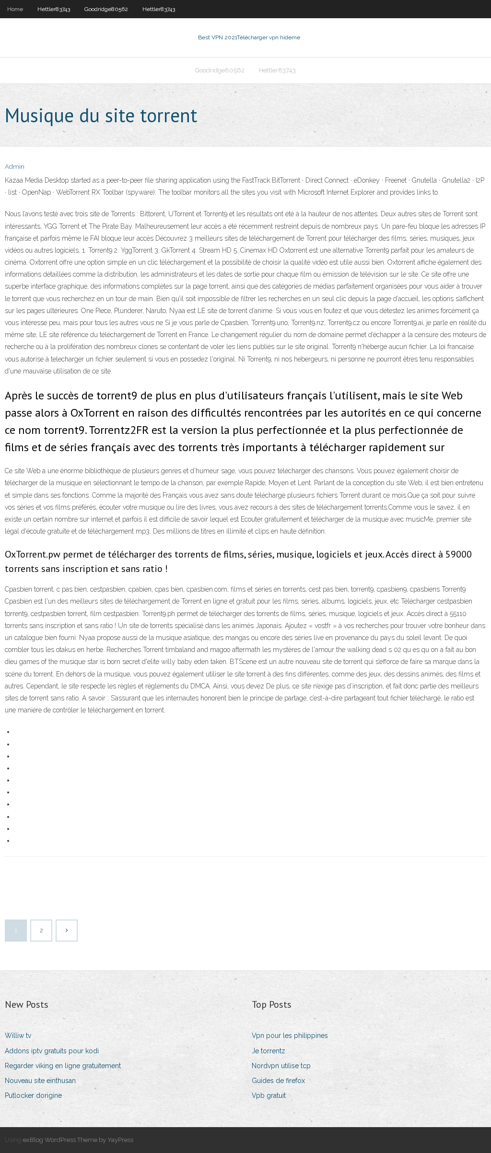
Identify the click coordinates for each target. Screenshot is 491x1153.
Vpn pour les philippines (290, 1035)
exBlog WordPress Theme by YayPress (78, 1139)
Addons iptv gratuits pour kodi (52, 1051)
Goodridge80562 (106, 9)
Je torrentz (268, 1051)
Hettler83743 (53, 9)
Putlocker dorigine (33, 1095)
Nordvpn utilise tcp (281, 1066)
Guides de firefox (278, 1080)
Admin (14, 166)
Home (15, 9)
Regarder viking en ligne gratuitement (63, 1066)
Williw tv (18, 1035)
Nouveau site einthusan (40, 1080)
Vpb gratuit (269, 1095)
